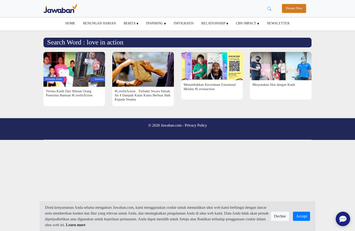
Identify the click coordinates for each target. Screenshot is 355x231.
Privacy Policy (196, 125)
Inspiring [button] (155, 23)
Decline (280, 216)
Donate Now (294, 8)
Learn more (75, 225)
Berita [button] (130, 23)
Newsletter (278, 23)
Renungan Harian (99, 23)
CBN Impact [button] (246, 23)
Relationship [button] (213, 23)
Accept (301, 216)
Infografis (184, 23)
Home (70, 23)
